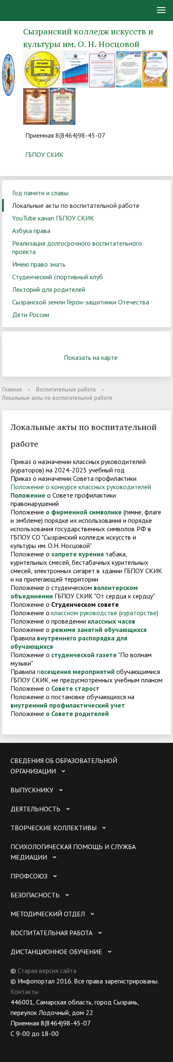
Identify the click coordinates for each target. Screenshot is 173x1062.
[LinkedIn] (82, 1044)
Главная (12, 389)
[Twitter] (33, 1044)
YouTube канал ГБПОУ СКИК (53, 218)
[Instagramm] (66, 1044)
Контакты (24, 991)
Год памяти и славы (40, 193)
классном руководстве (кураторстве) (104, 612)
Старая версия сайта (47, 970)
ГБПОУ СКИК (44, 154)
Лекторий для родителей (48, 289)
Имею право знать (39, 264)
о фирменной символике (84, 512)
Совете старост (75, 688)
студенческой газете (84, 654)
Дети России (30, 314)
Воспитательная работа (66, 389)
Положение (27, 495)
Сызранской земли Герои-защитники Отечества (80, 302)
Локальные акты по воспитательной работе (75, 205)
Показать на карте (91, 357)
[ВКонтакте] (16, 1044)
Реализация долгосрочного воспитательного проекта (77, 247)
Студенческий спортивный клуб (57, 277)
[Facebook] (49, 1044)
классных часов (111, 621)
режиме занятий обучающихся (99, 629)
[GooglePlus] (98, 1044)
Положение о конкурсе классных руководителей (80, 486)
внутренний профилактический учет (67, 705)
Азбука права (31, 230)
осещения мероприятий (77, 671)
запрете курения (77, 554)
